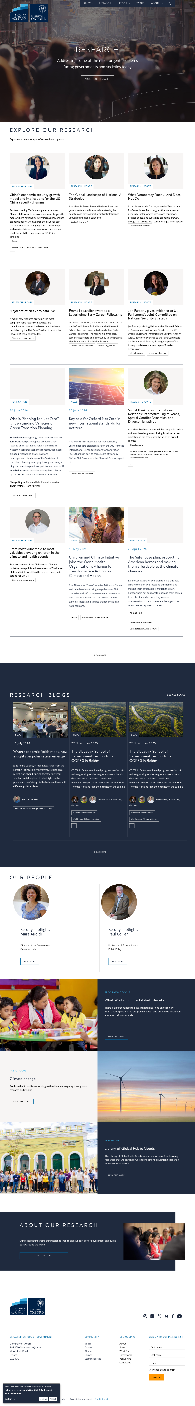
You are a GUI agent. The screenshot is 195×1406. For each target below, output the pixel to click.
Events (140, 3)
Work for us (125, 1351)
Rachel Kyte (116, 799)
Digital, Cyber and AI (79, 222)
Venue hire (125, 1358)
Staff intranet (101, 1399)
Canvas (88, 1355)
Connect (89, 1347)
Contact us (125, 1362)
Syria (167, 470)
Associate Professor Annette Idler (146, 429)
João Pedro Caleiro (30, 799)
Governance (125, 1355)
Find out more (116, 1036)
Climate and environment (23, 338)
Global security (136, 353)
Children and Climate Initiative (95, 617)
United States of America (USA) (143, 628)
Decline (43, 1399)
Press (122, 1347)
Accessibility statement (81, 1399)
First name (156, 1347)
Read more (30, 961)
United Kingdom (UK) (107, 345)
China (21, 253)
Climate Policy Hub (88, 825)
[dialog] (31, 1393)
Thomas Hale (33, 482)
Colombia (134, 470)
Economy (16, 241)
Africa (156, 470)
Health (74, 617)
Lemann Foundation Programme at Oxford (33, 808)
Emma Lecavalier (50, 482)
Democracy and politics (140, 225)
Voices (88, 1343)
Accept (53, 1399)
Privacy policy (60, 1399)
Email (153, 1363)
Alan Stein (75, 805)
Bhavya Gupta (17, 482)
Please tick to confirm (163, 1369)
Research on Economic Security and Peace (30, 247)
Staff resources (93, 1358)
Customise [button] (10, 1399)
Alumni (88, 1351)
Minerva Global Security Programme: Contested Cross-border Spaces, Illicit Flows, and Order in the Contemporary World (154, 454)
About (122, 1343)
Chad (146, 470)
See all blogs (176, 694)
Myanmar (134, 477)
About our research (97, 79)
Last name (156, 1355)
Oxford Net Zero (78, 458)
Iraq (176, 470)
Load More (100, 655)
